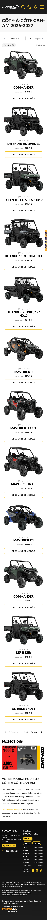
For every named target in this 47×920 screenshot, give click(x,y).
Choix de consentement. (19, 894)
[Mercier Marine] (10, 7)
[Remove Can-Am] (13, 45)
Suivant (34, 732)
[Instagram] (36, 870)
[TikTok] (40, 870)
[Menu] (42, 6)
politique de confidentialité (11, 892)
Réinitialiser (40, 45)
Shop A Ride (19, 906)
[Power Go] (23, 910)
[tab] (27, 838)
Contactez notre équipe (12, 809)
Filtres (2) (15, 38)
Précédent (14, 732)
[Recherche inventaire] (23, 7)
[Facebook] (32, 870)
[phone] (29, 7)
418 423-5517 (12, 851)
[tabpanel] (33, 857)
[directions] (35, 7)
